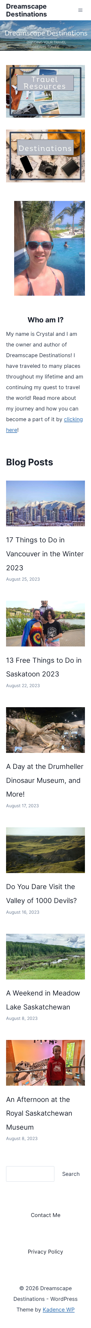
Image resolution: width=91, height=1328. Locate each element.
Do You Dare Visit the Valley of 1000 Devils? (41, 893)
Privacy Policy (45, 1251)
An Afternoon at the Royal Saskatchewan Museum (39, 1113)
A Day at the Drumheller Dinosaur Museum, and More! (44, 780)
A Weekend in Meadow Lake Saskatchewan (43, 1000)
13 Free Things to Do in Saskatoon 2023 (44, 667)
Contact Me (45, 1215)
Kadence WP (59, 1309)
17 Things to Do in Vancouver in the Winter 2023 (45, 554)
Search (71, 1174)
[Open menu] (80, 10)
